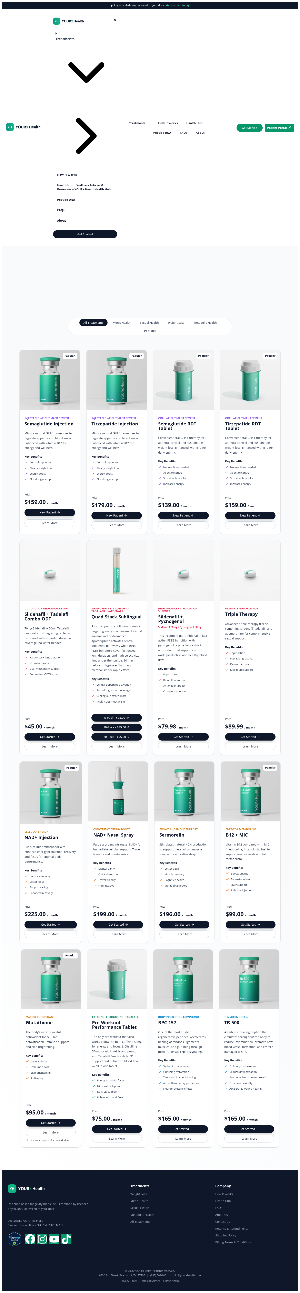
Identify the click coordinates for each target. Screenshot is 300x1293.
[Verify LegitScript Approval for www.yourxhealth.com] (14, 1245)
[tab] (93, 322)
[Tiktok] (66, 1239)
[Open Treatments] (148, 123)
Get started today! (178, 5)
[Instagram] (42, 1239)
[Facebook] (30, 1239)
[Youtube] (54, 1239)
